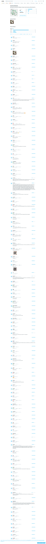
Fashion (25, 3)
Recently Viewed (17, 3)
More (42, 3)
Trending (21, 3)
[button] (36, 1)
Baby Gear (28, 3)
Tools (39, 3)
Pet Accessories (33, 3)
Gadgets (37, 3)
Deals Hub (11, 3)
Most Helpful (17, 34)
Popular (4, 3)
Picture (13, 34)
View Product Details (23, 15)
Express (7, 3)
